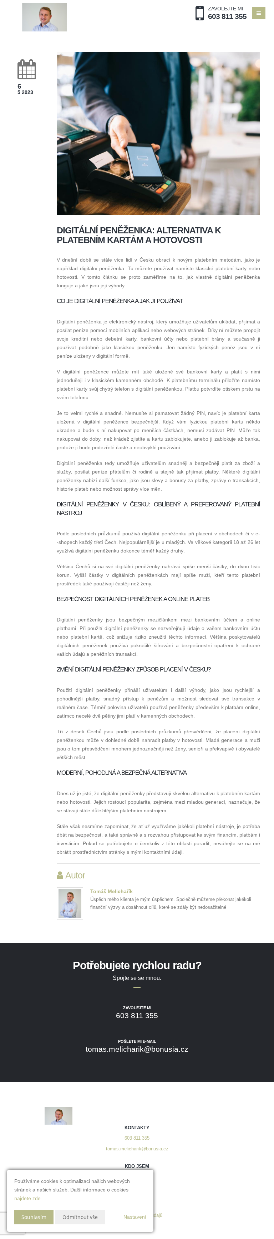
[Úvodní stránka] (45, 17)
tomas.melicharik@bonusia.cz (137, 1148)
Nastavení (134, 1217)
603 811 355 (137, 1138)
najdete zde (27, 1198)
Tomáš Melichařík (111, 891)
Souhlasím (33, 1217)
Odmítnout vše (80, 1217)
